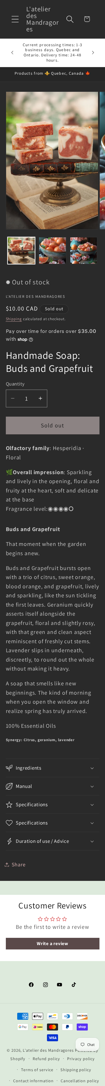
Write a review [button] (52, 943)
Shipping (14, 318)
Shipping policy (75, 1069)
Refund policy (46, 1058)
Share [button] (19, 864)
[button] (15, 19)
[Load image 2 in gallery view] (52, 250)
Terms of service (37, 1069)
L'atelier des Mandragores (48, 1050)
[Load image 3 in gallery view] (83, 250)
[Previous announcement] (12, 52)
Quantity (15, 384)
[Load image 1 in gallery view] (21, 250)
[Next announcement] (93, 52)
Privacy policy (81, 1058)
